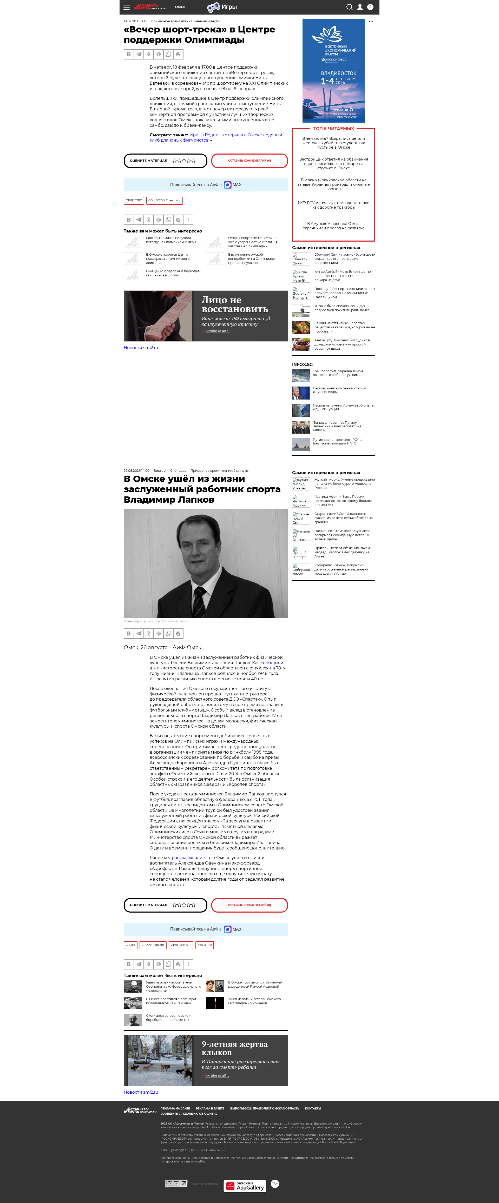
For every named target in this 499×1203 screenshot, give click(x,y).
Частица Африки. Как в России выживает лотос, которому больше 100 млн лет (343, 501)
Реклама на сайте (175, 1108)
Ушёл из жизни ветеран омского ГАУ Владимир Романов (254, 1001)
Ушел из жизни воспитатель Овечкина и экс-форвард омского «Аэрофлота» (173, 986)
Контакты (313, 1108)
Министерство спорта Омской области (156, 621)
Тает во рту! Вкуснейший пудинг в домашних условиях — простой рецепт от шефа (342, 344)
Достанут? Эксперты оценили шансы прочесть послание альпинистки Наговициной (344, 293)
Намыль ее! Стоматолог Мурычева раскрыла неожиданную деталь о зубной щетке (342, 535)
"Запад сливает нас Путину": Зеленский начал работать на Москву (337, 426)
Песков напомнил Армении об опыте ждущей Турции (343, 407)
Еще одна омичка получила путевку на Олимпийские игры (171, 240)
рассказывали (187, 857)
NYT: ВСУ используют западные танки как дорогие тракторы (334, 205)
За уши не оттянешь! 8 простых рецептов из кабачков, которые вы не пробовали (344, 327)
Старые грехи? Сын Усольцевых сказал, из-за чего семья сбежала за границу (343, 518)
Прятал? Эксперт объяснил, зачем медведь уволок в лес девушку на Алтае (342, 552)
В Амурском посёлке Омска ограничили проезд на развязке (334, 226)
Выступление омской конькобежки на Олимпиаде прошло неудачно (251, 258)
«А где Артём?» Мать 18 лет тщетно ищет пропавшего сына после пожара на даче (342, 276)
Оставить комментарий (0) (249, 160)
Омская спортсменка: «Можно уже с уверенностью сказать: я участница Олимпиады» (253, 242)
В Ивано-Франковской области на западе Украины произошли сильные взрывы (334, 184)
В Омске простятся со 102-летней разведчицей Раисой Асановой (255, 984)
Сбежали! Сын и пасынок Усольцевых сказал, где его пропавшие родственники (344, 258)
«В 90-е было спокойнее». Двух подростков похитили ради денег (341, 308)
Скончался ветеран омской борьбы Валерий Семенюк (168, 1018)
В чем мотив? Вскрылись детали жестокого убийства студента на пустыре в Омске (333, 143)
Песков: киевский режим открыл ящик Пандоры (339, 390)
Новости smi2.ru (141, 347)
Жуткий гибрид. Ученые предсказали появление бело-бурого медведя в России (344, 483)
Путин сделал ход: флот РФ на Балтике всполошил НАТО (337, 441)
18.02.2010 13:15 (135, 21)
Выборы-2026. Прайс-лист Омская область (264, 1108)
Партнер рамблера (205, 1183)
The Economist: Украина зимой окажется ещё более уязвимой (338, 373)
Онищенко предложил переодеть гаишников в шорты (173, 273)
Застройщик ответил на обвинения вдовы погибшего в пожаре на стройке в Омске (334, 163)
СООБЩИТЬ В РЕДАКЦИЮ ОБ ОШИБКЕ (189, 1113)
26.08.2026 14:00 (136, 471)
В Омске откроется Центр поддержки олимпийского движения (168, 258)
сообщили (272, 662)
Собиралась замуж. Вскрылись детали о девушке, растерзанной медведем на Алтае (341, 569)
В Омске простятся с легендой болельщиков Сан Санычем (171, 1001)
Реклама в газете (210, 1108)
